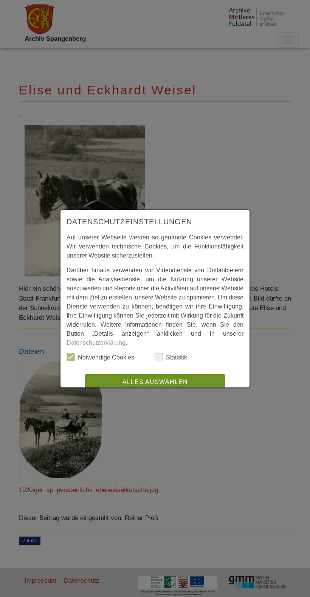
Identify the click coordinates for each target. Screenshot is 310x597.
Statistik (176, 357)
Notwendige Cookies (106, 357)
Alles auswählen (155, 382)
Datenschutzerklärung (96, 342)
